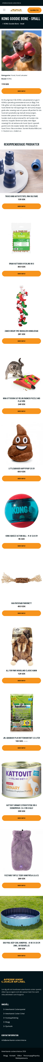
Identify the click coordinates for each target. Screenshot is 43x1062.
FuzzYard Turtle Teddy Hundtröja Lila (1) (21, 875)
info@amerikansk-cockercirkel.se (11, 3)
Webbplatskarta (22, 1058)
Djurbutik (34, 10)
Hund (13, 75)
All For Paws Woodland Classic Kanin (21, 670)
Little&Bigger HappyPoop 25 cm (21, 468)
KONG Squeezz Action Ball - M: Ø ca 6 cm (22, 535)
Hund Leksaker (21, 75)
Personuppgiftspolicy (32, 1056)
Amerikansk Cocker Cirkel (14, 1013)
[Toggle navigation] (4, 10)
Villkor (19, 1056)
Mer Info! (21, 91)
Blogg (7, 1022)
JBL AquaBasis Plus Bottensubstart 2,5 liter (21, 738)
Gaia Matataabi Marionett (21, 603)
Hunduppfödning (11, 1018)
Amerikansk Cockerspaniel (15, 1009)
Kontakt (13, 1056)
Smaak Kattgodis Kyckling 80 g (21, 263)
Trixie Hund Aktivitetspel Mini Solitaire (21, 196)
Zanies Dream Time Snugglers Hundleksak (21, 331)
